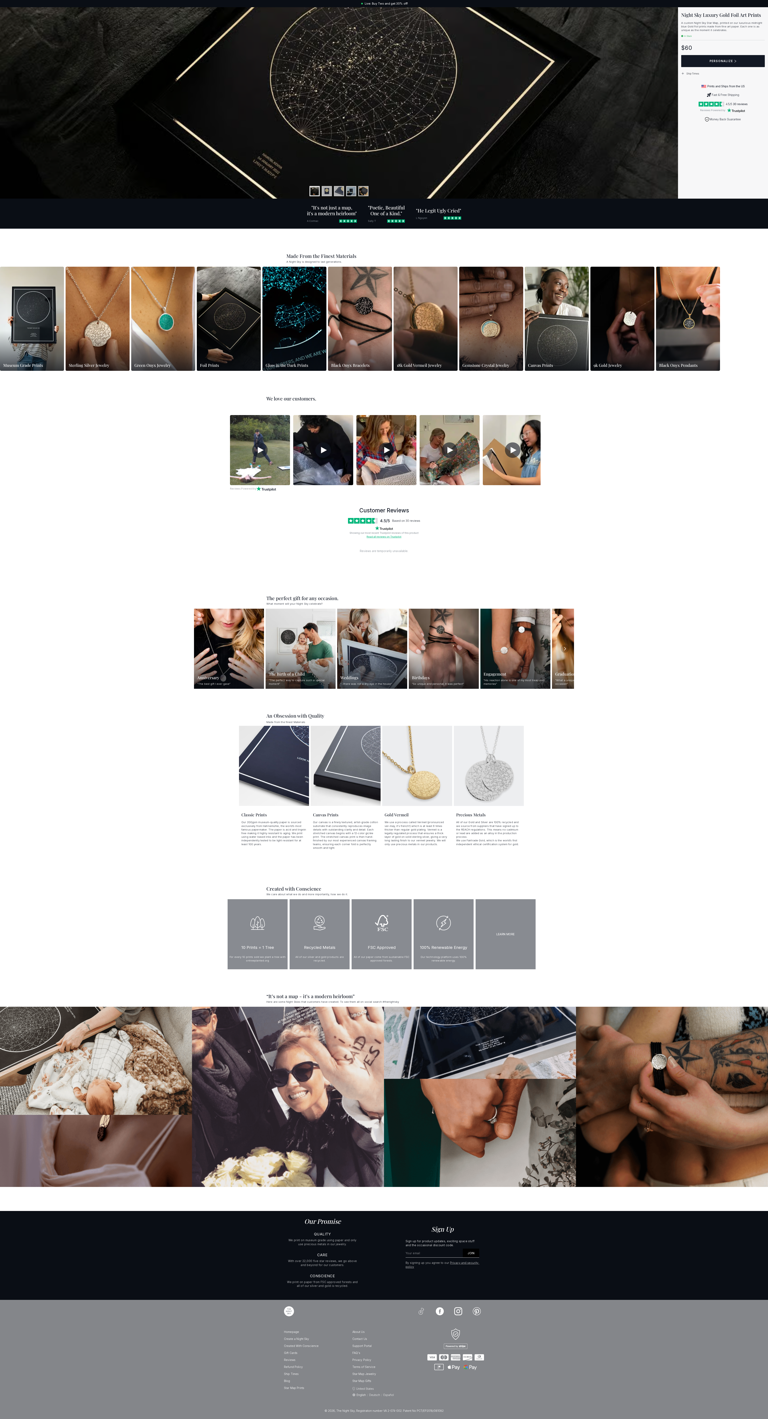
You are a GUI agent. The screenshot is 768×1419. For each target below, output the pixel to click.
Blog (287, 1381)
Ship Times (291, 1374)
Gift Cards (290, 1353)
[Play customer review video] (260, 450)
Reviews (289, 1360)
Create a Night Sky (296, 1339)
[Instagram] (458, 1311)
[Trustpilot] (736, 110)
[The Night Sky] (289, 1311)
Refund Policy (293, 1367)
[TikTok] (421, 1311)
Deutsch (374, 1395)
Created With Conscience (301, 1346)
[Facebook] (440, 1311)
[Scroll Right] (565, 649)
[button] (723, 73)
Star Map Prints (294, 1388)
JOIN (471, 1253)
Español (388, 1395)
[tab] (315, 191)
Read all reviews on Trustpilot (384, 536)
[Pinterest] (477, 1311)
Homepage (291, 1332)
